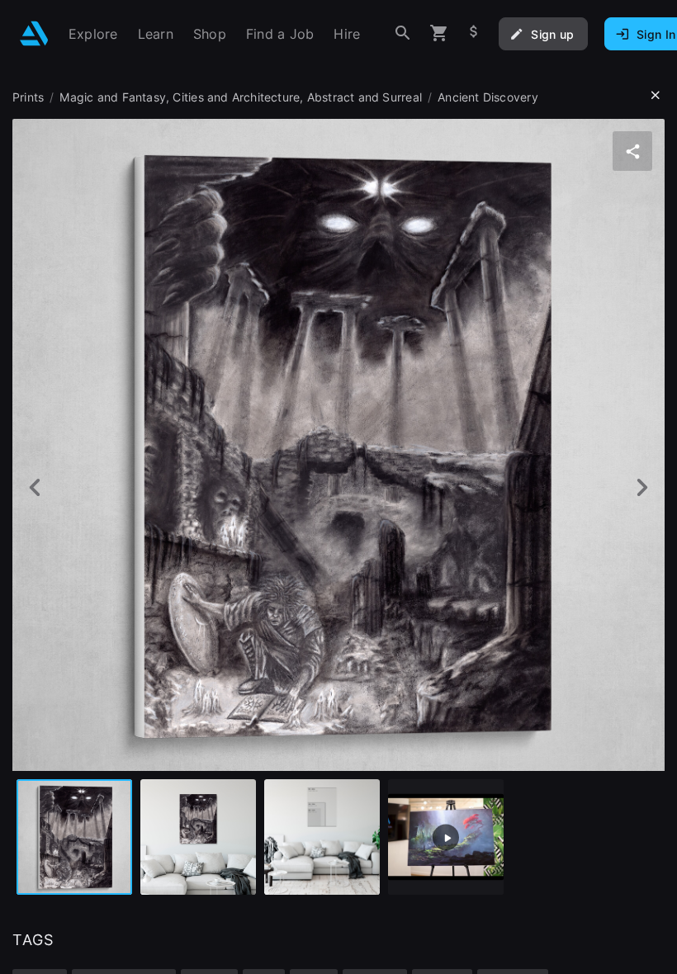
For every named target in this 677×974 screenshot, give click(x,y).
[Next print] (642, 487)
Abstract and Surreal (364, 97)
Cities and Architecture (236, 97)
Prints (28, 97)
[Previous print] (35, 487)
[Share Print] (632, 151)
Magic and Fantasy (112, 97)
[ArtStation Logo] (34, 33)
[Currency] (474, 33)
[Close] (655, 96)
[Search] (403, 33)
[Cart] (439, 33)
